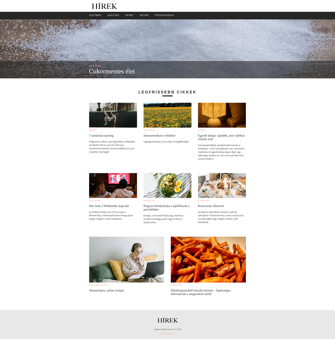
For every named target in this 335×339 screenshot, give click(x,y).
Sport (93, 130)
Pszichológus (98, 285)
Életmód (149, 130)
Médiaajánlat (167, 333)
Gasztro (95, 66)
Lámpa (202, 130)
